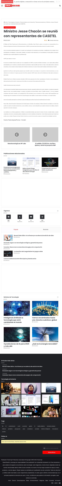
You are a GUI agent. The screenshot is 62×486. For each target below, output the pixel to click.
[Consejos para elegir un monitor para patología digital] (11, 399)
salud (24, 428)
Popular (16, 229)
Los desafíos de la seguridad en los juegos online (28, 251)
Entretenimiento (34, 480)
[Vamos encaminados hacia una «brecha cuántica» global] (45, 308)
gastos (30, 426)
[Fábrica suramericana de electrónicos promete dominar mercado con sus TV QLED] (11, 411)
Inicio (6, 22)
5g (2, 426)
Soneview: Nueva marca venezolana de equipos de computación (23, 247)
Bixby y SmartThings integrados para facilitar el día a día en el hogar (31, 170)
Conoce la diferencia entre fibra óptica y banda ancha (20, 258)
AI (5, 426)
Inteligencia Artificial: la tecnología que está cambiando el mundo (13, 320)
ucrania (3, 431)
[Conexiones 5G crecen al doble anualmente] (50, 162)
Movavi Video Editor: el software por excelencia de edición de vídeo (34, 235)
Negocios (41, 480)
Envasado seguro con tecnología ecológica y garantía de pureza (23, 243)
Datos (27, 480)
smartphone (30, 428)
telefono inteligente (45, 428)
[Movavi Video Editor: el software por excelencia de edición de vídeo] (8, 238)
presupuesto (17, 428)
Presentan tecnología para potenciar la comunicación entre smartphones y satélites (12, 170)
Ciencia (14, 480)
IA (34, 426)
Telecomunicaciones (40, 22)
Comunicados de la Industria (27, 22)
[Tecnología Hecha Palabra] (12, 5)
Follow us (4, 436)
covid (19, 426)
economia (24, 426)
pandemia (10, 428)
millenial (4, 428)
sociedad (37, 428)
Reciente (45, 229)
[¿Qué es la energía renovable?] (45, 334)
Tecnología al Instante (13, 22)
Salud (46, 480)
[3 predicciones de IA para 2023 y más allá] (17, 334)
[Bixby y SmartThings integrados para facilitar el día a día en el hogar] (31, 162)
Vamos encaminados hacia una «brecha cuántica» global (44, 319)
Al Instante (57, 480)
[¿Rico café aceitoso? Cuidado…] (11, 388)
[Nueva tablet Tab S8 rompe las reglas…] (51, 411)
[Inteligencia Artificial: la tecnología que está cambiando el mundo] (17, 308)
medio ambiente (41, 426)
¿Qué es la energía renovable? (44, 344)
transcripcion (55, 428)
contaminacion (12, 426)
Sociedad (51, 480)
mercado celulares (51, 426)
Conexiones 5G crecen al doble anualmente (49, 169)
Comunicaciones (21, 480)
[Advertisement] (31, 13)
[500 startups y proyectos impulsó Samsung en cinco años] (31, 411)
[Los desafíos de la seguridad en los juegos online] (8, 254)
